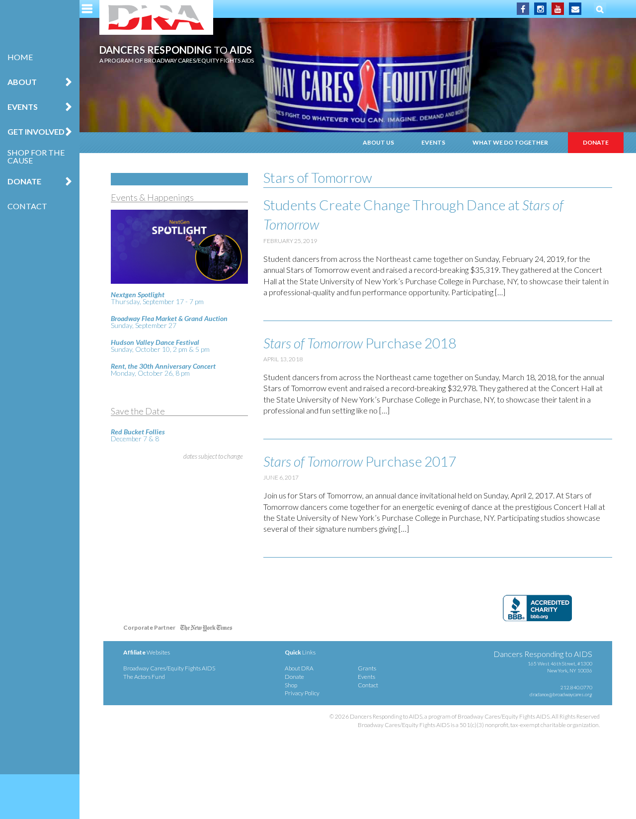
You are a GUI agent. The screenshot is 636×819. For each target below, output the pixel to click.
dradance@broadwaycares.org (561, 694)
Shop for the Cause (36, 156)
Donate (596, 142)
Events (433, 142)
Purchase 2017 (359, 461)
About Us (378, 142)
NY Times (206, 629)
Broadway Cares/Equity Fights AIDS (169, 668)
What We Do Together (510, 142)
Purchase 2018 (359, 342)
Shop (291, 685)
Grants (367, 668)
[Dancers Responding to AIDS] (156, 17)
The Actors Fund (144, 676)
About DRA (299, 668)
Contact (27, 206)
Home (20, 57)
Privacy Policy (302, 693)
